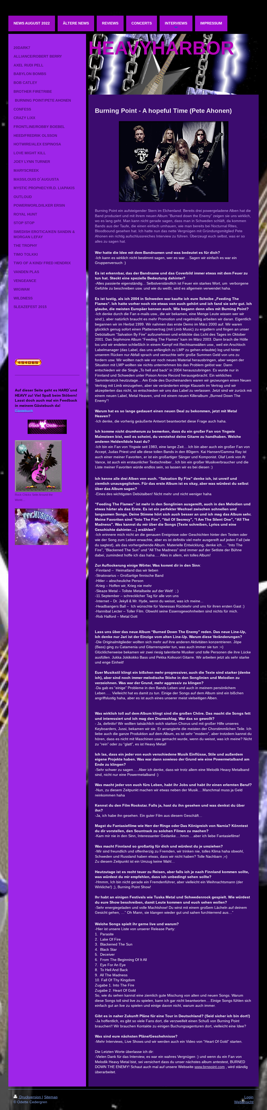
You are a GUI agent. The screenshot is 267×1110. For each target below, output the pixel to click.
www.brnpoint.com (210, 1067)
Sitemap (51, 1097)
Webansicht (243, 1102)
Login (248, 1097)
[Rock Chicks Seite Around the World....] (38, 466)
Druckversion (30, 1097)
